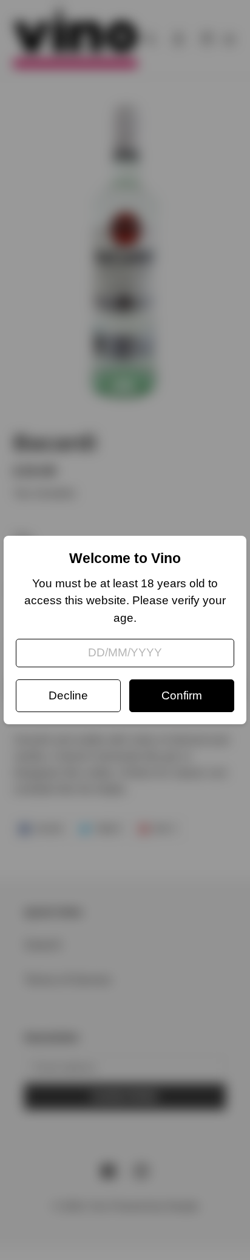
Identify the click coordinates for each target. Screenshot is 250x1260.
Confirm (181, 695)
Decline (68, 695)
